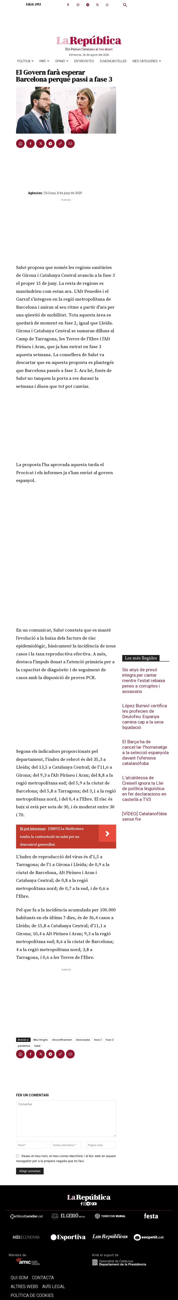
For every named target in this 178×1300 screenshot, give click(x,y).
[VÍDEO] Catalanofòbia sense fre (144, 816)
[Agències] (21, 193)
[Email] (70, 143)
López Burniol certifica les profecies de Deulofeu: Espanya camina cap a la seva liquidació (144, 716)
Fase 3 (109, 1039)
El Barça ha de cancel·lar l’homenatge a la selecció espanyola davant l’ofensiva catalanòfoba (145, 752)
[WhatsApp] (107, 5)
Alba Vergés (40, 1039)
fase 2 (97, 1039)
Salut (37, 1045)
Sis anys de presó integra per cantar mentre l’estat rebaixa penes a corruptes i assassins (143, 680)
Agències (35, 193)
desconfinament (62, 1039)
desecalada (83, 1039)
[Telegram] (87, 5)
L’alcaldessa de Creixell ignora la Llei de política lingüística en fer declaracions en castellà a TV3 (144, 788)
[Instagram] (78, 5)
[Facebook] (68, 5)
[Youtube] (94, 1204)
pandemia (24, 1045)
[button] (125, 5)
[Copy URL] (60, 143)
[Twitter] (97, 5)
